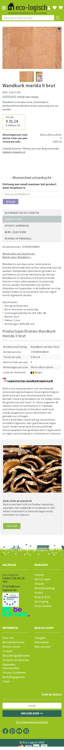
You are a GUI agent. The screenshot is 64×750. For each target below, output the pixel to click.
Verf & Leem (42, 579)
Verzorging (41, 601)
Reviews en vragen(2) (18, 238)
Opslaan (10, 202)
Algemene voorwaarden (10, 666)
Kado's (38, 592)
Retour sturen (11, 646)
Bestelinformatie (13, 642)
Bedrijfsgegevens (13, 677)
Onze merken (42, 606)
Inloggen (40, 638)
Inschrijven (30, 713)
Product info (13, 219)
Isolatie (39, 575)
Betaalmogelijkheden (16, 655)
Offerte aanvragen (17, 225)
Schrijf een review (28, 97)
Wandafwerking (44, 588)
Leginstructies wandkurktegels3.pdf (30, 380)
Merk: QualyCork (15, 232)
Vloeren (39, 584)
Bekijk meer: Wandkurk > (16, 257)
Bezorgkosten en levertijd (22, 212)
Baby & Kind (42, 597)
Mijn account (42, 646)
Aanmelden (41, 642)
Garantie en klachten (15, 660)
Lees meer (11, 525)
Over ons (8, 638)
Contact (7, 651)
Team (6, 681)
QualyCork (15, 92)
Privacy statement (14, 672)
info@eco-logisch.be (11, 588)
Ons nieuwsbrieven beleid (32, 722)
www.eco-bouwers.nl (13, 152)
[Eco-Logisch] (27, 6)
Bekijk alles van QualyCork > (19, 253)
